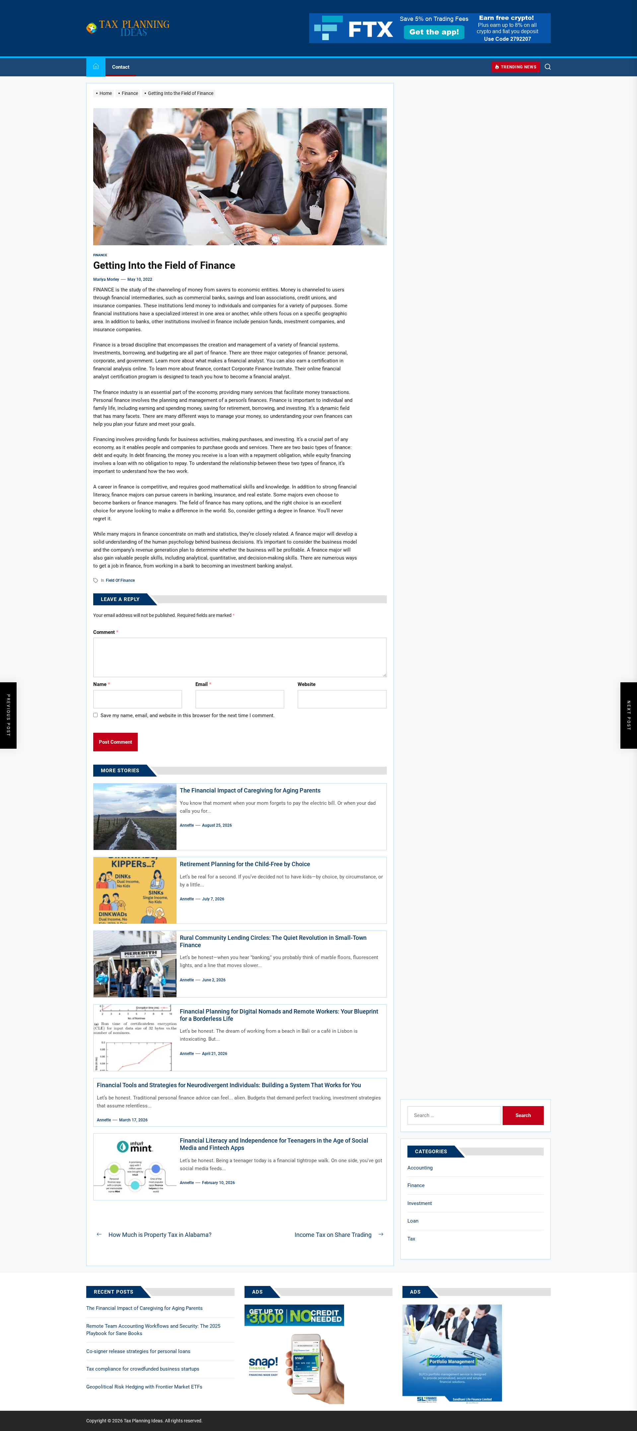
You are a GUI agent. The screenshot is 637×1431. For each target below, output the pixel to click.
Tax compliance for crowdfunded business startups (142, 1369)
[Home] (96, 67)
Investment (419, 1203)
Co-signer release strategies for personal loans (138, 1351)
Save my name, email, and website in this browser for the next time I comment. (188, 715)
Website (307, 684)
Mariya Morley (106, 279)
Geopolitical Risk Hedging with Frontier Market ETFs (144, 1387)
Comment (105, 632)
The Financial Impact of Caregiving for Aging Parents (250, 790)
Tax (411, 1239)
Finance (416, 1185)
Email (203, 684)
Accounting (420, 1168)
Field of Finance (120, 580)
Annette (187, 825)
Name (101, 684)
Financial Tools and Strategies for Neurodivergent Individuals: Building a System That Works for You (229, 1085)
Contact (120, 67)
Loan (412, 1221)
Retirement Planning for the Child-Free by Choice (245, 864)
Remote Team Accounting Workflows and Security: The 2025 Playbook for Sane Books (153, 1330)
